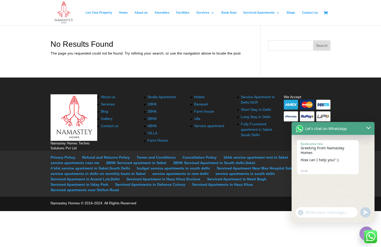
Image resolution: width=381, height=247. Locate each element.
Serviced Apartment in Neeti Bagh (236, 179)
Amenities (162, 12)
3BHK (152, 119)
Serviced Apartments (259, 12)
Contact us (310, 12)
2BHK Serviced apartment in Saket (136, 163)
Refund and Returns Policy (106, 157)
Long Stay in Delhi (256, 117)
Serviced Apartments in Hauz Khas (222, 184)
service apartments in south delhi (245, 174)
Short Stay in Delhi (256, 109)
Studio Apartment (161, 97)
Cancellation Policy (199, 157)
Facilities (182, 12)
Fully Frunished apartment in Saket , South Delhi (257, 129)
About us (141, 12)
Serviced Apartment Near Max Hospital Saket (256, 168)
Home (123, 12)
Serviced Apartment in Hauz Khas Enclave (163, 179)
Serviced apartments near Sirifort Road (85, 190)
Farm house (204, 111)
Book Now (228, 12)
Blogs (291, 12)
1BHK (152, 104)
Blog (104, 111)
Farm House (157, 140)
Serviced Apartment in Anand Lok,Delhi (85, 179)
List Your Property (99, 12)
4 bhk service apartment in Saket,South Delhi (90, 168)
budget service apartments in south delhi (173, 168)
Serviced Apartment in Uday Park (79, 184)
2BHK (152, 111)
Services (202, 12)
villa (197, 119)
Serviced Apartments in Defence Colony (150, 184)
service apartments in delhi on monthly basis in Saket (98, 174)
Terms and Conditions (156, 157)
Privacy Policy (63, 157)
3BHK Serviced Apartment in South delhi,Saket (214, 163)
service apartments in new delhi (180, 174)
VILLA (152, 133)
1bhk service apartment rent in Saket (255, 157)
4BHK (152, 126)
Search (322, 45)
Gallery (106, 119)
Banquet (201, 104)
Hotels (199, 97)
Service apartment (209, 126)
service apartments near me (75, 163)
